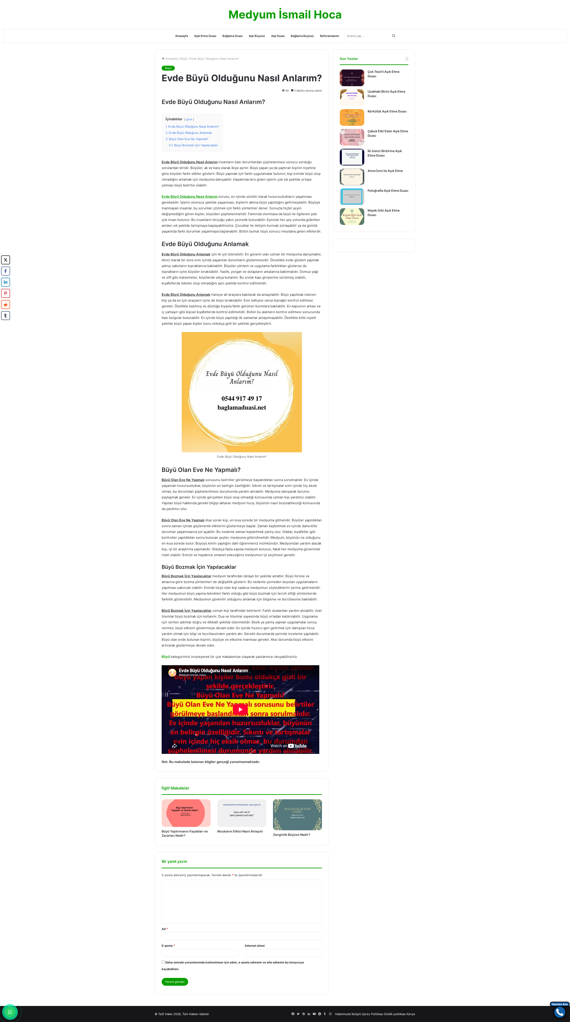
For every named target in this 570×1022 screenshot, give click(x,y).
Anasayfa (181, 36)
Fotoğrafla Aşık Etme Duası (388, 190)
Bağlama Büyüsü (302, 36)
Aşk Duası (278, 36)
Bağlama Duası (232, 36)
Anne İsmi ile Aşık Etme (385, 171)
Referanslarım (329, 36)
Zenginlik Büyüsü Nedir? (291, 834)
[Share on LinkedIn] (5, 282)
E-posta (168, 945)
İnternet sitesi (255, 945)
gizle (189, 119)
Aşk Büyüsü (257, 36)
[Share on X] (5, 259)
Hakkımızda (343, 1014)
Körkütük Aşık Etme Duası (387, 111)
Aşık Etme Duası (205, 36)
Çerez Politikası (372, 1014)
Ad (165, 929)
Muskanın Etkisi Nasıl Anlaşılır (240, 831)
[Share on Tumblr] (5, 315)
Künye (411, 1014)
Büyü (183, 58)
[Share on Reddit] (5, 304)
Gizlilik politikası (395, 1014)
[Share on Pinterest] (5, 293)
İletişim (356, 1014)
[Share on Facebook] (5, 271)
